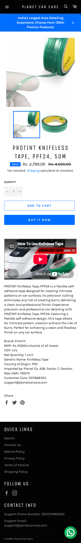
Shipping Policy (16, 472)
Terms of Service (16, 465)
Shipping (33, 170)
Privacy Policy (14, 458)
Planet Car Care (40, 6)
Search (9, 438)
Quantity (10, 182)
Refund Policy (14, 452)
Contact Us (12, 445)
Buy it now (39, 220)
